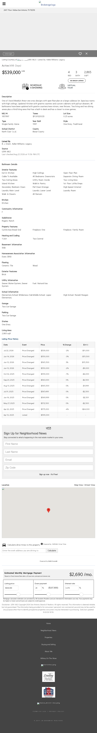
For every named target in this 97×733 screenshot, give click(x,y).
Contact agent (8, 54)
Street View (90, 484)
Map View (78, 484)
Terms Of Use (39, 711)
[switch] (80, 53)
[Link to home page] (48, 4)
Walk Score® (52, 561)
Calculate (52, 550)
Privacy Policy (56, 711)
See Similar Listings (76, 80)
